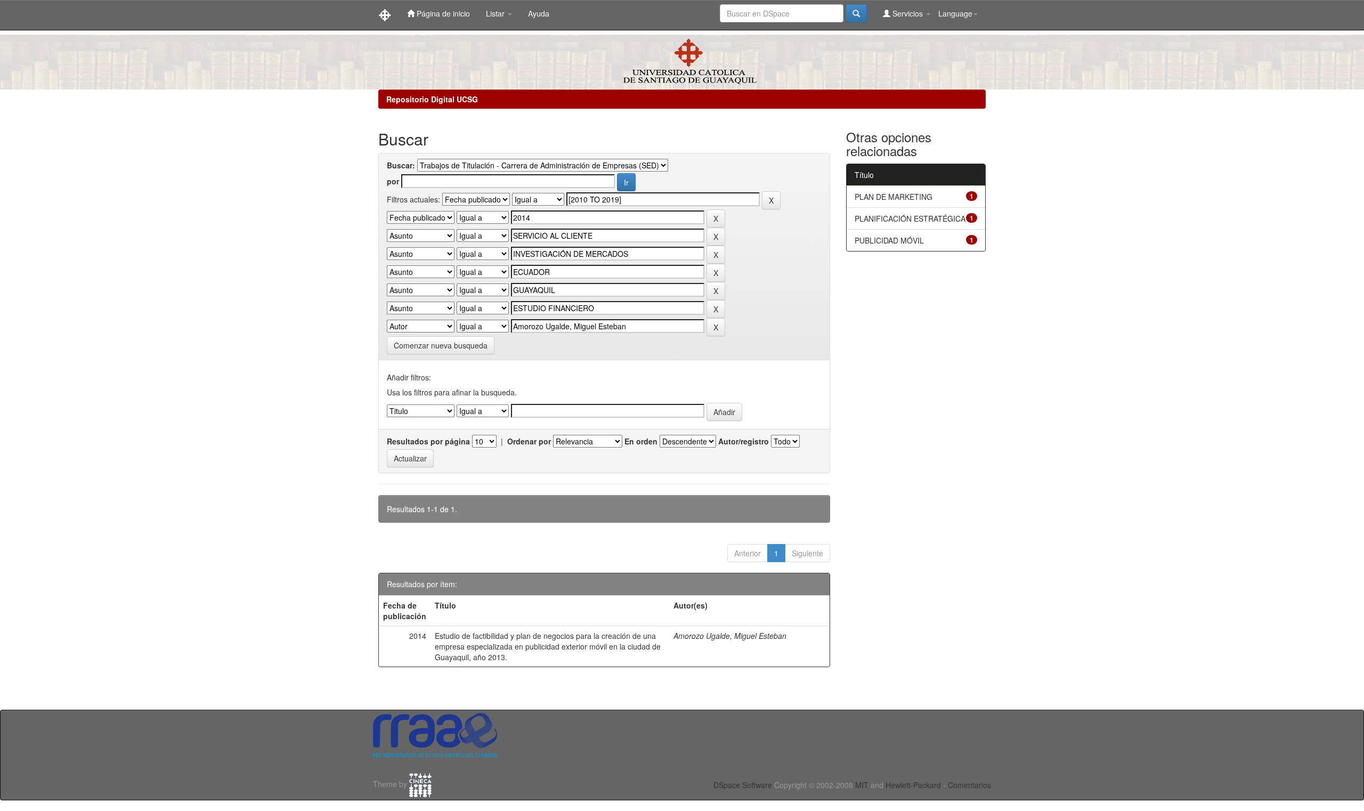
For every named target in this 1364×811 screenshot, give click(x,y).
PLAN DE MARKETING (893, 196)
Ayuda (538, 13)
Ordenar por (529, 441)
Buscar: (401, 165)
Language (955, 13)
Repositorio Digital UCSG (432, 99)
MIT (861, 785)
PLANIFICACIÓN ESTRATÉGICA (910, 218)
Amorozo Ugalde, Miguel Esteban (729, 635)
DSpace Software (742, 785)
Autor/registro (743, 441)
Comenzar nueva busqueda (441, 345)
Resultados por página (428, 441)
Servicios (907, 13)
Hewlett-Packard (913, 785)
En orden (640, 441)
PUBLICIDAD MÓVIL (889, 240)
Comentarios (969, 785)
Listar (496, 13)
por (393, 181)
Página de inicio (442, 13)
